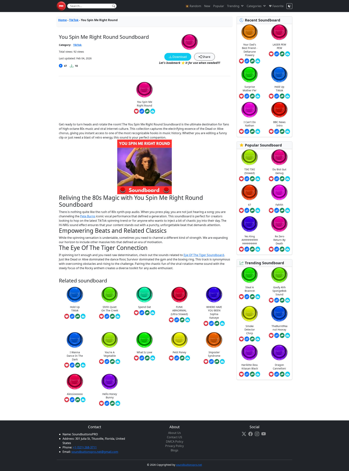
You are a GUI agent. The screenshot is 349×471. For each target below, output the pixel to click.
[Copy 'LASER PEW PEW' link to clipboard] (276, 53)
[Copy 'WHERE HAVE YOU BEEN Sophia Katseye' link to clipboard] (211, 323)
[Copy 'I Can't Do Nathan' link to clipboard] (246, 131)
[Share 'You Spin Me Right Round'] (147, 111)
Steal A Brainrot (250, 289)
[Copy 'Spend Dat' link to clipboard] (141, 312)
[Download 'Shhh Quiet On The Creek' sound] (117, 316)
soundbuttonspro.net (189, 464)
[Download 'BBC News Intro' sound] (287, 131)
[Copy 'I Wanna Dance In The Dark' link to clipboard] (72, 365)
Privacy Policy (174, 446)
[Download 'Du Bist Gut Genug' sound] (287, 178)
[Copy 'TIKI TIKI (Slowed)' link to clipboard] (246, 178)
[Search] (114, 6)
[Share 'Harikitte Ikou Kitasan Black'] (252, 374)
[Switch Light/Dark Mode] (289, 6)
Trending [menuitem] (233, 6)
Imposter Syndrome (214, 354)
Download (179, 57)
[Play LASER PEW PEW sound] (279, 32)
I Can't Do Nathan (250, 123)
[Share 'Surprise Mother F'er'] (252, 96)
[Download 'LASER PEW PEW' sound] (287, 53)
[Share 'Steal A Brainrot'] (252, 296)
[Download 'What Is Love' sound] (152, 358)
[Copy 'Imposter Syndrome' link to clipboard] (211, 361)
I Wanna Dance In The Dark (75, 356)
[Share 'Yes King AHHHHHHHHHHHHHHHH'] (252, 249)
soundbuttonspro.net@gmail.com (94, 452)
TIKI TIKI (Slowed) (249, 171)
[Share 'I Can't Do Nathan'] (252, 131)
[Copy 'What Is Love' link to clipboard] (141, 358)
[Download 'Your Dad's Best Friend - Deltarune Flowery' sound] (257, 61)
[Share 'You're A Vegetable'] (112, 361)
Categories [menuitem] (254, 6)
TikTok (74, 20)
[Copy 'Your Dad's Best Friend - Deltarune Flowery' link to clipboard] (246, 61)
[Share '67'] (252, 210)
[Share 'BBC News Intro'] (282, 131)
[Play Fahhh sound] (279, 192)
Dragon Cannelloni (279, 366)
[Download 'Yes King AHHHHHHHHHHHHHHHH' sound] (257, 249)
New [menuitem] (207, 6)
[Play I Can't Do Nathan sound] (249, 110)
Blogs (174, 450)
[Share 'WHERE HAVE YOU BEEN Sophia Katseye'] (216, 323)
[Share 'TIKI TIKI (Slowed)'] (252, 178)
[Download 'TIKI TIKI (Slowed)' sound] (257, 178)
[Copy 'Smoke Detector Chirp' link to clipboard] (246, 339)
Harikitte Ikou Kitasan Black (249, 366)
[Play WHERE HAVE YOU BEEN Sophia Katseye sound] (214, 294)
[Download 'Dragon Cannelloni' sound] (287, 374)
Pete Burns (87, 216)
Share (206, 57)
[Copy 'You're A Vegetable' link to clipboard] (107, 361)
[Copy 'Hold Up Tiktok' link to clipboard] (72, 316)
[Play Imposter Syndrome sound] (214, 340)
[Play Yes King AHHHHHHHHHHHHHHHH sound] (249, 224)
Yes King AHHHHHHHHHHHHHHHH (250, 240)
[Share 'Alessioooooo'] (77, 399)
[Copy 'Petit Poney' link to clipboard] (176, 358)
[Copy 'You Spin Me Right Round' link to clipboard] (141, 111)
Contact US (174, 437)
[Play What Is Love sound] (144, 340)
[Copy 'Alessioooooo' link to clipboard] (72, 399)
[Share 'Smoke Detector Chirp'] (252, 339)
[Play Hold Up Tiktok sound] (74, 294)
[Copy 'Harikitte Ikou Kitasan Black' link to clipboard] (246, 374)
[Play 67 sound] (249, 192)
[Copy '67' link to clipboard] (246, 210)
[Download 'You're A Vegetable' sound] (117, 361)
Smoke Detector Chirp (249, 329)
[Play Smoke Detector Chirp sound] (249, 314)
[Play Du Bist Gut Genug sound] (279, 157)
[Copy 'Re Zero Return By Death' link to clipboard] (276, 249)
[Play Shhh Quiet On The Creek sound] (109, 294)
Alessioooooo (75, 394)
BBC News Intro (279, 123)
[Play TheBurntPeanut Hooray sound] (279, 314)
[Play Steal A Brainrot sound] (249, 275)
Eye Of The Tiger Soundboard (204, 255)
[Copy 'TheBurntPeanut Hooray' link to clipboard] (276, 335)
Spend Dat (144, 307)
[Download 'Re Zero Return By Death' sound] (287, 249)
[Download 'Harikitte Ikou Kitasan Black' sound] (257, 374)
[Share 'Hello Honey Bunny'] (112, 403)
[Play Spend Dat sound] (144, 294)
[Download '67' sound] (257, 210)
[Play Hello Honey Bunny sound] (109, 381)
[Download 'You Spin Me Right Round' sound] (152, 111)
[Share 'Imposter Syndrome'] (216, 361)
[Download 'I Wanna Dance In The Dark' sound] (83, 365)
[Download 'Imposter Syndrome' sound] (222, 361)
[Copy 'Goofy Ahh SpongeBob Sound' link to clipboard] (276, 300)
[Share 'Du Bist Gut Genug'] (282, 178)
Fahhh (279, 204)
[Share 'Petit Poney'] (182, 358)
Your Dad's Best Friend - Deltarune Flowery (249, 50)
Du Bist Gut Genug (279, 171)
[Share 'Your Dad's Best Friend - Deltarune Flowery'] (252, 61)
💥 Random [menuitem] (193, 6)
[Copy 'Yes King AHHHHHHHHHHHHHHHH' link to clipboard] (246, 249)
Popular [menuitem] (218, 6)
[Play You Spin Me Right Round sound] (189, 42)
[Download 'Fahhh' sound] (287, 210)
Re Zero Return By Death (279, 240)
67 (249, 204)
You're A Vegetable (110, 354)
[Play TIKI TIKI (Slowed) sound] (249, 157)
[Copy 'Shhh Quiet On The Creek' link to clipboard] (107, 316)
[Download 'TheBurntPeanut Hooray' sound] (287, 335)
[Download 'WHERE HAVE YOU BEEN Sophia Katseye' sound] (222, 323)
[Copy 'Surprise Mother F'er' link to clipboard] (246, 96)
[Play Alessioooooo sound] (74, 381)
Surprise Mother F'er (249, 88)
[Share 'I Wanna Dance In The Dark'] (77, 365)
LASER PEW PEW (279, 46)
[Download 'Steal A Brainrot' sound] (257, 296)
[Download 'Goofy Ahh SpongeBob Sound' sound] (287, 300)
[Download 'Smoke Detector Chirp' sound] (257, 339)
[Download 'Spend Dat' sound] (152, 312)
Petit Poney (179, 352)
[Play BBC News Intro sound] (279, 110)
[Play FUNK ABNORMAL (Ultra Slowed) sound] (179, 294)
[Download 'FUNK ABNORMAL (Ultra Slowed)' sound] (187, 319)
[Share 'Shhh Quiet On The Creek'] (112, 316)
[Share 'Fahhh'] (282, 210)
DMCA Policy (174, 442)
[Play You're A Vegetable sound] (109, 340)
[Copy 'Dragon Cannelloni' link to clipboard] (276, 374)
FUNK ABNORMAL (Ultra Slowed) (179, 310)
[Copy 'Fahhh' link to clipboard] (276, 210)
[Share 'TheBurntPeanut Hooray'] (282, 335)
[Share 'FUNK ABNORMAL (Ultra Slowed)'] (182, 319)
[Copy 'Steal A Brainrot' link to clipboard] (246, 296)
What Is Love (144, 352)
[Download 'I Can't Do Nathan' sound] (257, 131)
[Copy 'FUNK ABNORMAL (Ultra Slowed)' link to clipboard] (176, 319)
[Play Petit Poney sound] (179, 340)
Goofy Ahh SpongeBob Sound (279, 291)
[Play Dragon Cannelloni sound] (279, 352)
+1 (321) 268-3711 (85, 447)
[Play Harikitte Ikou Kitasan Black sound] (249, 352)
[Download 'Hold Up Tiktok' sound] (83, 316)
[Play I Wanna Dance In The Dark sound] (74, 340)
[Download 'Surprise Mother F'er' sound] (257, 96)
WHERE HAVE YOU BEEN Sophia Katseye (214, 312)
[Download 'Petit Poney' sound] (187, 358)
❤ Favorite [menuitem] (276, 6)
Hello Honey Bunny (109, 395)
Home (62, 20)
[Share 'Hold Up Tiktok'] (77, 316)
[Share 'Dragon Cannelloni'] (282, 374)
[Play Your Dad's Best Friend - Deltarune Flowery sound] (249, 32)
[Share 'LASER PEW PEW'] (282, 53)
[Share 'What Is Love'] (147, 358)
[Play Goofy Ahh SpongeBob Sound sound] (279, 275)
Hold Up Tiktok (75, 308)
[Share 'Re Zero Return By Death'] (282, 249)
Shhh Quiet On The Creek (109, 308)
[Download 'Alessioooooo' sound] (83, 399)
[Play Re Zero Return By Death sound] (279, 224)
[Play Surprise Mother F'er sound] (249, 74)
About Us (174, 433)
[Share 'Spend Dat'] (147, 312)
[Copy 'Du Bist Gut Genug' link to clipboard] (276, 178)
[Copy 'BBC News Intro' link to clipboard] (276, 131)
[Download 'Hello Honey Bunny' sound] (117, 403)
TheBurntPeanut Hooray (279, 327)
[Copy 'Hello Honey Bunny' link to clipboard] (107, 403)
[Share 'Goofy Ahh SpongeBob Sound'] (282, 300)
